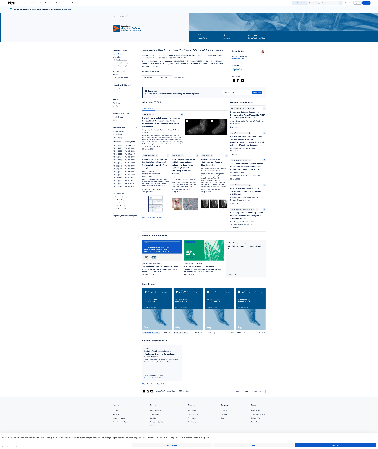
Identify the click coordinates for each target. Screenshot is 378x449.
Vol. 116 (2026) (117, 138)
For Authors (192, 410)
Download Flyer (258, 391)
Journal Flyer (166, 77)
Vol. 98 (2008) (130, 151)
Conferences (154, 414)
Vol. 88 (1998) (129, 181)
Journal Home (118, 54)
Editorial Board (118, 89)
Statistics (116, 69)
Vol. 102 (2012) (117, 183)
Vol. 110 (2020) (117, 160)
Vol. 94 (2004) (130, 163)
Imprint (238, 391)
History (115, 75)
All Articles (116, 106)
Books (152, 426)
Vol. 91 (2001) (129, 172)
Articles (115, 410)
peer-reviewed (213, 55)
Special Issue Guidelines (121, 209)
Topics (115, 120)
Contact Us (255, 422)
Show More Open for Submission (154, 384)
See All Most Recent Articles (152, 217)
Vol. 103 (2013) (117, 181)
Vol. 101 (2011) (117, 186)
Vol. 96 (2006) (130, 157)
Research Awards (119, 418)
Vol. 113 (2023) (117, 151)
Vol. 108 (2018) (117, 166)
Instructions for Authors (121, 63)
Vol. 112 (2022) (117, 154)
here (68, 9)
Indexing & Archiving (120, 60)
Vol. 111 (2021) (117, 157)
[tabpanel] (185, 165)
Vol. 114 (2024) (117, 148)
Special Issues (118, 117)
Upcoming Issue (118, 131)
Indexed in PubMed (150, 71)
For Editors (192, 418)
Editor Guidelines (119, 200)
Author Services (155, 410)
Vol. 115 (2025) (117, 145)
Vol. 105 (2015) (117, 175)
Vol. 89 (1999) (129, 178)
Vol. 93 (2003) (130, 166)
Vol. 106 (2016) (117, 172)
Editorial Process (119, 203)
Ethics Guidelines (119, 206)
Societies (153, 418)
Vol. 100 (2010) (130, 145)
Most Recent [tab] (148, 108)
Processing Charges (258, 414)
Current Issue (117, 134)
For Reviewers (193, 414)
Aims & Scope (117, 57)
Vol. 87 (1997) (129, 183)
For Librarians (193, 422)
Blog (222, 418)
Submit (366, 3)
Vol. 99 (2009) (130, 148)
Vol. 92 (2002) (130, 169)
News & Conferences (120, 72)
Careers (224, 414)
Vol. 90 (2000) (130, 175)
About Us (224, 410)
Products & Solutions (157, 422)
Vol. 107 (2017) (117, 169)
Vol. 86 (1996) (129, 186)
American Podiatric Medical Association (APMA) (183, 61)
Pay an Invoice (256, 410)
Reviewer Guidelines (120, 197)
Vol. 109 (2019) (117, 163)
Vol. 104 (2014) (118, 178)
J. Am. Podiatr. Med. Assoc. (151, 146)
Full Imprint (150, 77)
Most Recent (117, 103)
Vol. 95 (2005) (130, 160)
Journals (116, 414)
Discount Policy (256, 418)
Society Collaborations (121, 77)
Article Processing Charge (122, 66)
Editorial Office (118, 92)
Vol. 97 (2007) (130, 154)
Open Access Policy (120, 422)
